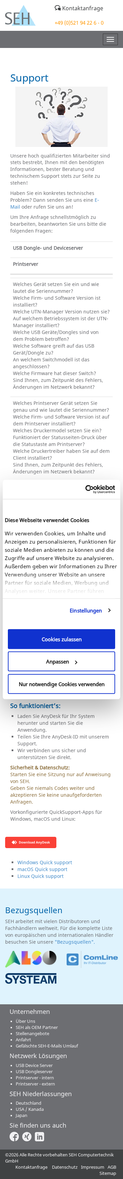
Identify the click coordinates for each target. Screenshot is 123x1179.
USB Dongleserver (34, 1072)
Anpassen (57, 661)
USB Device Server (34, 1065)
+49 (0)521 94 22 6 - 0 (79, 22)
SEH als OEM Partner (37, 1027)
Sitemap (107, 1173)
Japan (21, 1115)
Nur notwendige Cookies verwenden (62, 683)
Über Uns (25, 1021)
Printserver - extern (35, 1084)
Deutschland (28, 1103)
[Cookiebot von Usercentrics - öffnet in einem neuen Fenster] (86, 489)
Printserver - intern (35, 1078)
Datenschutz (65, 1167)
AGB (112, 1167)
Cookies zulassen (62, 638)
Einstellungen (86, 610)
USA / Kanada (30, 1109)
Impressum (92, 1167)
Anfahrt (23, 1040)
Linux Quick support (40, 876)
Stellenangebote (32, 1034)
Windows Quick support (44, 862)
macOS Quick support (42, 869)
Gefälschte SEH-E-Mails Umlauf (47, 1046)
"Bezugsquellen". (75, 942)
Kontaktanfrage (82, 8)
